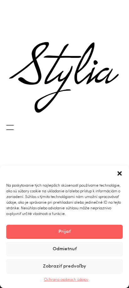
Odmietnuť (65, 249)
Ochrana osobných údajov (66, 280)
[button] (119, 173)
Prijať (65, 231)
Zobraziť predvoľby (64, 266)
